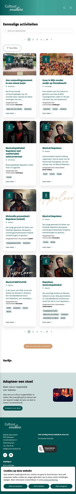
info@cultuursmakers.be (12, 449)
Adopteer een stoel (13, 408)
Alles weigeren (61, 486)
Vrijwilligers (7, 462)
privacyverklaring (50, 480)
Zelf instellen (39, 486)
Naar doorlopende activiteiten (38, 346)
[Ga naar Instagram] (5, 455)
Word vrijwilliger (8, 465)
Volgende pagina (51, 39)
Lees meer (10, 113)
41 (47, 39)
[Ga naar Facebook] (11, 455)
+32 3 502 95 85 (8, 446)
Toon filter (13, 48)
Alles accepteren (15, 486)
